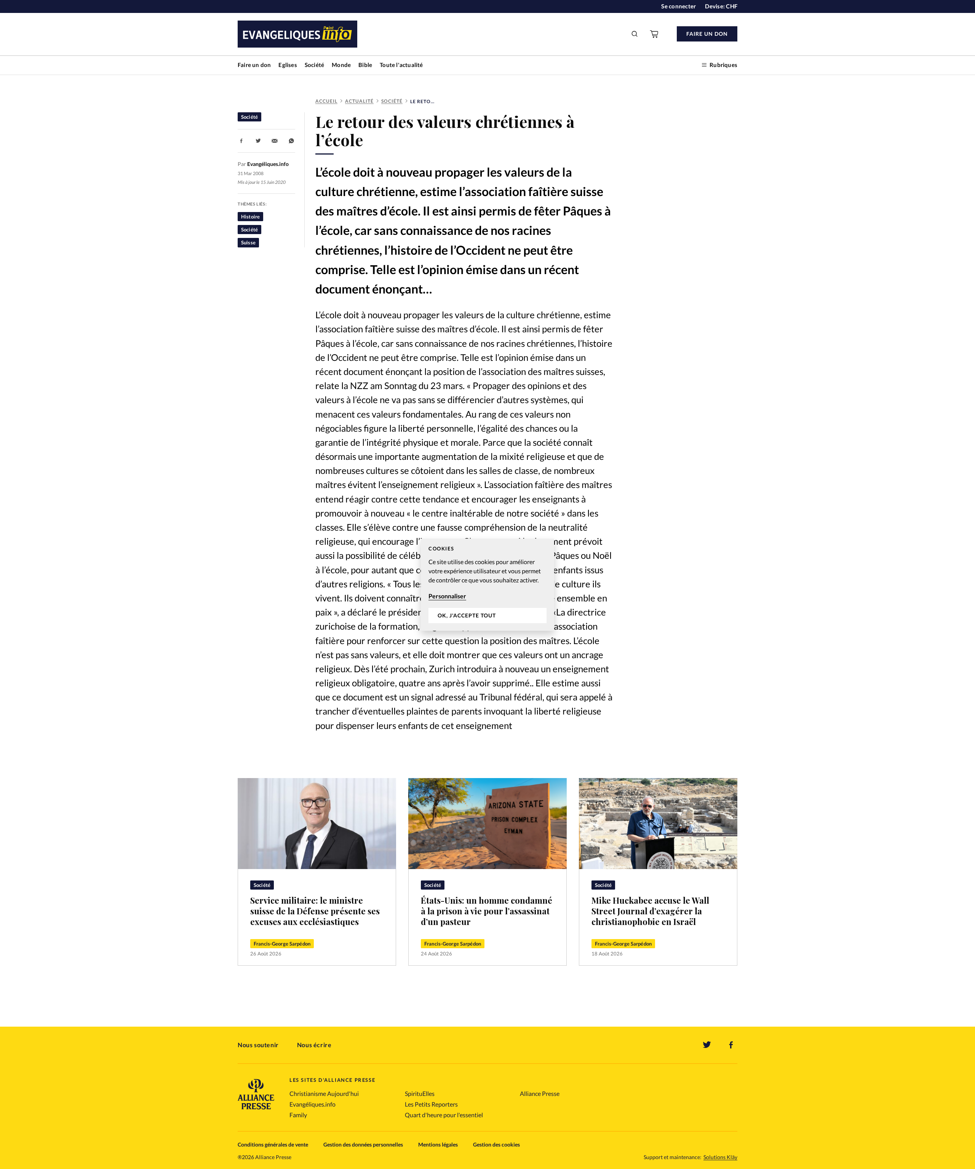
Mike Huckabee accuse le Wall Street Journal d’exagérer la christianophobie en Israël (650, 911)
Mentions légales (438, 1144)
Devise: (721, 6)
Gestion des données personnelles (363, 1144)
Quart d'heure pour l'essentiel (444, 1114)
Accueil (326, 101)
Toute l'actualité (401, 64)
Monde (341, 64)
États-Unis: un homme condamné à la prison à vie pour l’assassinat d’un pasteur (486, 911)
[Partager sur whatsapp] (291, 141)
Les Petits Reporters (431, 1104)
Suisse (248, 242)
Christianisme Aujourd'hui (324, 1093)
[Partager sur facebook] (241, 141)
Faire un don (254, 64)
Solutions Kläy (720, 1157)
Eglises (287, 64)
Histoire (250, 217)
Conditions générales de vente (273, 1144)
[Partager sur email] (274, 141)
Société (314, 64)
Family (298, 1114)
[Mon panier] (654, 34)
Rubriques (723, 64)
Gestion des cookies (496, 1144)
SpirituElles (420, 1093)
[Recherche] (635, 34)
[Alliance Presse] (256, 1110)
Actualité (359, 101)
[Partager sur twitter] (258, 141)
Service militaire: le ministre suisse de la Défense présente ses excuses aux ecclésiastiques (315, 911)
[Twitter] (707, 1045)
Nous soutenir (258, 1044)
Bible (365, 64)
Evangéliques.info (312, 1104)
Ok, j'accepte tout (467, 615)
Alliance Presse (539, 1093)
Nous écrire (314, 1044)
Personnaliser (447, 596)
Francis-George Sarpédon (282, 944)
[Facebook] (731, 1045)
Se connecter (678, 6)
